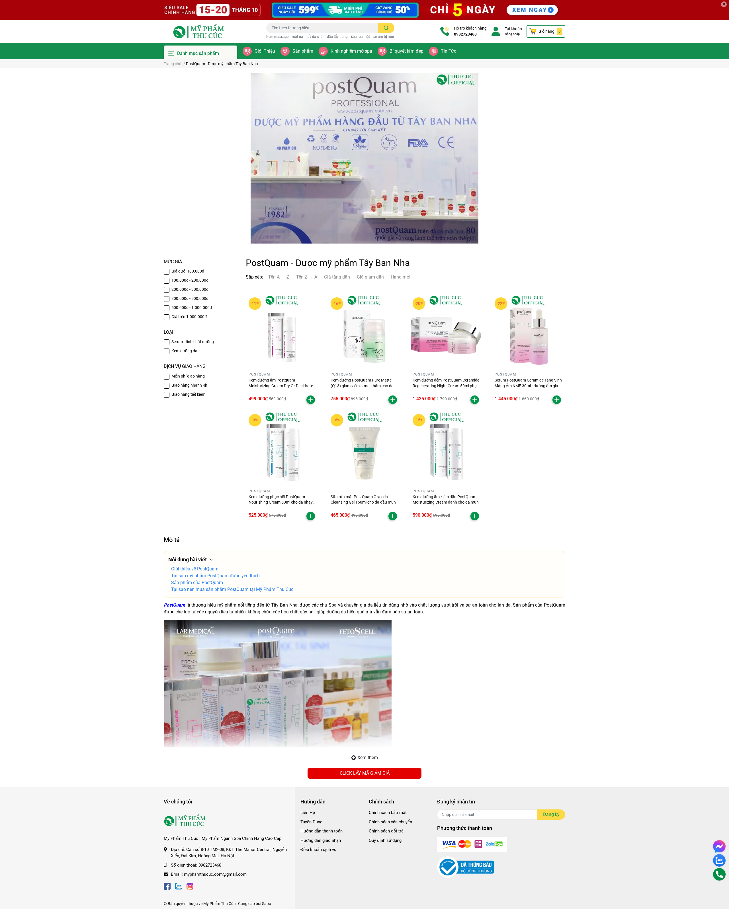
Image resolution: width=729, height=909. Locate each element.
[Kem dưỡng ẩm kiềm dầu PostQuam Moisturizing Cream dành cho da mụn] (446, 448)
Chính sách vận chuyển (390, 822)
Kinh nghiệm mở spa (351, 51)
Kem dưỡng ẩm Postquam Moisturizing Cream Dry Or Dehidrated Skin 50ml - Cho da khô (282, 385)
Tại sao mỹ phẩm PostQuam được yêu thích (215, 575)
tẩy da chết (314, 37)
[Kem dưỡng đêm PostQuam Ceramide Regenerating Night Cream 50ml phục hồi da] (446, 331)
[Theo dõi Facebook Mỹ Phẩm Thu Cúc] (167, 886)
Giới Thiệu (265, 51)
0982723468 (465, 34)
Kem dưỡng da (184, 351)
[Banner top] (364, 10)
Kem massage (277, 37)
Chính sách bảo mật (388, 812)
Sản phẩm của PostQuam (197, 582)
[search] (386, 28)
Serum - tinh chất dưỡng (192, 341)
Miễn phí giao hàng (188, 376)
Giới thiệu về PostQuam (194, 569)
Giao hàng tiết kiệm (188, 394)
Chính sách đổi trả (386, 831)
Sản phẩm (302, 51)
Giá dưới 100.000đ (187, 271)
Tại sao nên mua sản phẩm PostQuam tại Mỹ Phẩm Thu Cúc (232, 589)
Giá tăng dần (337, 277)
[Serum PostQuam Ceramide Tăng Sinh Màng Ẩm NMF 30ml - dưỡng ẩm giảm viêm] (528, 331)
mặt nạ (297, 37)
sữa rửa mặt (360, 37)
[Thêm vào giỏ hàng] (310, 399)
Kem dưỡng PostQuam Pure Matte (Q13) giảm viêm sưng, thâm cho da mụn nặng (362, 385)
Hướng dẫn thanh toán (321, 831)
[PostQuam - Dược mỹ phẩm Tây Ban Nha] (364, 158)
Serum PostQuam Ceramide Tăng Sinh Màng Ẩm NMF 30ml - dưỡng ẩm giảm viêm (528, 385)
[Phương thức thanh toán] (472, 844)
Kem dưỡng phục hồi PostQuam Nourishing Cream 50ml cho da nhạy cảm (281, 502)
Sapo (266, 903)
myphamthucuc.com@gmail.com (215, 874)
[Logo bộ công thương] (465, 866)
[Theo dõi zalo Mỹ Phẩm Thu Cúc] (178, 886)
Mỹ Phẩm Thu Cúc (219, 903)
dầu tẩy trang (337, 37)
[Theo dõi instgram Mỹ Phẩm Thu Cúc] (190, 886)
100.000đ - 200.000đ (189, 280)
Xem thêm (367, 757)
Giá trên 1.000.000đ (189, 316)
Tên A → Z (278, 277)
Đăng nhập (512, 34)
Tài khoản (513, 28)
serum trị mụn (384, 37)
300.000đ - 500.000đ (189, 298)
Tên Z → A (306, 277)
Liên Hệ (307, 812)
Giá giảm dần (370, 277)
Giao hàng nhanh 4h (189, 385)
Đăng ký (551, 814)
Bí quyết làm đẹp (406, 51)
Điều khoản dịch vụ (318, 849)
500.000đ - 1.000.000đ (191, 307)
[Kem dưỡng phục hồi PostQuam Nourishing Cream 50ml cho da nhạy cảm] (282, 448)
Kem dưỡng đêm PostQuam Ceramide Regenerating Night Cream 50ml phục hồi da (446, 385)
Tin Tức (448, 51)
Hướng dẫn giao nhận (320, 840)
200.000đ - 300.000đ (189, 289)
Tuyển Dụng (311, 822)
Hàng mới (400, 277)
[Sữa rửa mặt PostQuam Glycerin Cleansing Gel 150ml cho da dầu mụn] (364, 448)
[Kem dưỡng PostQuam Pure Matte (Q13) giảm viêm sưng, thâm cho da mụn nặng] (364, 331)
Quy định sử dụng (385, 840)
